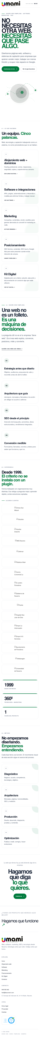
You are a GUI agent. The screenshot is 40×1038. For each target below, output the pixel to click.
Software (4, 967)
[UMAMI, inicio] (12, 3)
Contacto (4, 979)
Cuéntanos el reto (10, 69)
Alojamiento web (6, 964)
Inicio (3, 961)
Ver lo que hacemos (29, 69)
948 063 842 (5, 990)
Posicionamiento (6, 973)
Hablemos (20, 896)
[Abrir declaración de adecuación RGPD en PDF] (9, 1020)
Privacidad (5, 1009)
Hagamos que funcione (20, 922)
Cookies (4, 1012)
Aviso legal (5, 1006)
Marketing (4, 970)
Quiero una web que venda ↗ (12, 349)
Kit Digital (4, 976)
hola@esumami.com (8, 992)
